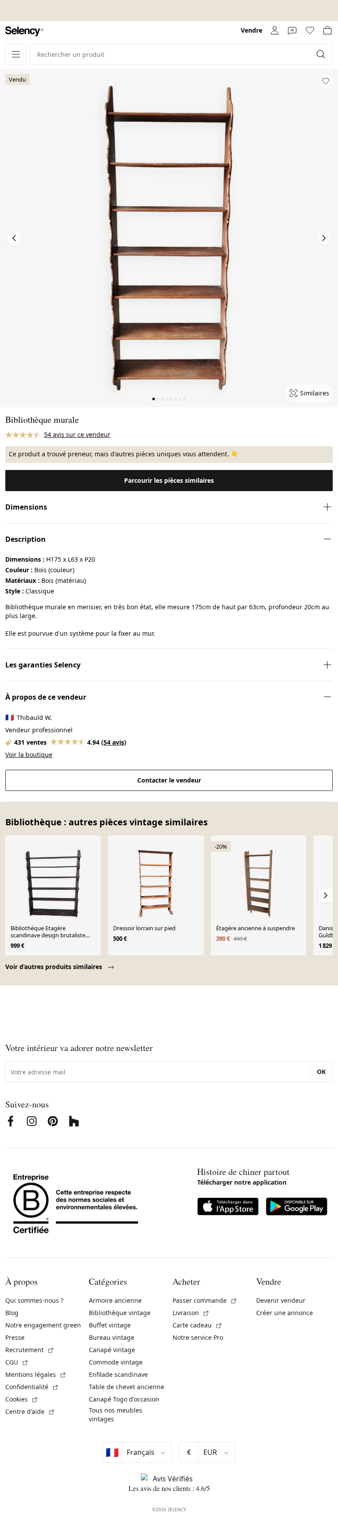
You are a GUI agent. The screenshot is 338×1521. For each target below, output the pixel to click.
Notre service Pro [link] (198, 1337)
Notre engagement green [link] (43, 1325)
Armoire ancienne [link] (115, 1300)
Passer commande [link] (205, 1300)
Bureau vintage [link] (111, 1337)
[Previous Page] (14, 238)
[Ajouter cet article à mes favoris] (326, 81)
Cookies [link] (21, 1399)
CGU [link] (17, 1362)
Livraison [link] (191, 1313)
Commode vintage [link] (116, 1362)
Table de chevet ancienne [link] (126, 1387)
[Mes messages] (292, 30)
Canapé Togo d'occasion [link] (124, 1399)
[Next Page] (324, 238)
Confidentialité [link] (32, 1387)
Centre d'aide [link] (30, 1411)
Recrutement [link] (29, 1350)
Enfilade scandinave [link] (118, 1374)
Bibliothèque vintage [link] (120, 1313)
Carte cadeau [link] (197, 1325)
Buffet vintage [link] (110, 1325)
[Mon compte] (274, 30)
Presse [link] (15, 1337)
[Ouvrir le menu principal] (15, 54)
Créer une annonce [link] (284, 1313)
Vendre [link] (251, 30)
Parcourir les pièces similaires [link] (169, 480)
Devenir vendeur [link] (280, 1300)
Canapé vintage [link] (112, 1350)
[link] (24, 31)
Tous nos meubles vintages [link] (115, 1414)
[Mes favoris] (310, 30)
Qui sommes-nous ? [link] (34, 1300)
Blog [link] (11, 1313)
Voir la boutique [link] (28, 754)
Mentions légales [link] (35, 1374)
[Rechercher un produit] (321, 54)
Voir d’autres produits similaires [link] (54, 966)
